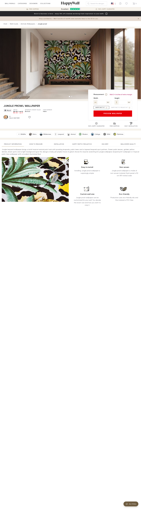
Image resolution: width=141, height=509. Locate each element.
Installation (59, 144)
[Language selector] (113, 4)
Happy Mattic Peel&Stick (82, 144)
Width (96, 98)
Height (117, 98)
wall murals (10, 3)
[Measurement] (106, 94)
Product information (13, 144)
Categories (22, 3)
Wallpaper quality (128, 144)
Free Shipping (34, 9)
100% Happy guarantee (106, 9)
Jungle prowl (42, 24)
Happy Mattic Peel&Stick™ (119, 107)
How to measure (36, 144)
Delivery (105, 144)
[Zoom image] (64, 160)
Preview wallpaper (113, 113)
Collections (45, 3)
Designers (34, 3)
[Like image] (29, 117)
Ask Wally (132, 504)
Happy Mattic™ (100, 107)
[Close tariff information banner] (138, 18)
